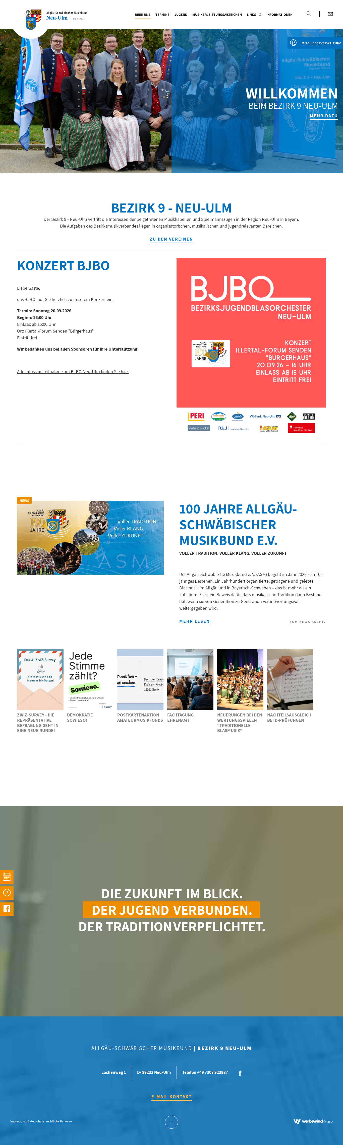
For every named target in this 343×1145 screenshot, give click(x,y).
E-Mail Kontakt (171, 1096)
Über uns (142, 14)
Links (251, 14)
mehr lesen (194, 621)
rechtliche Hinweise (59, 1121)
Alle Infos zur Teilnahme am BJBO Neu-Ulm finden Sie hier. (73, 371)
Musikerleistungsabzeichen (217, 14)
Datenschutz (35, 1121)
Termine (162, 14)
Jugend (181, 14)
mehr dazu (324, 116)
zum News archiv (308, 621)
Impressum (17, 1121)
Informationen (279, 14)
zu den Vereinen (171, 239)
